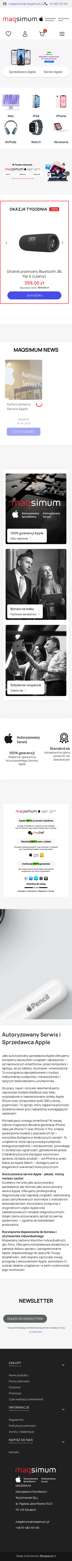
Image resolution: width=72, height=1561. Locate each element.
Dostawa (14, 1387)
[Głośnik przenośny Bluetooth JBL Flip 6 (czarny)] (34, 240)
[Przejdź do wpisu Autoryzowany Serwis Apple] (23, 380)
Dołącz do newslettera (25, 1319)
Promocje (15, 1393)
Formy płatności (19, 1381)
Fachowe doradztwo (23, 614)
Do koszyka (34, 295)
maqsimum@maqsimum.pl (26, 4)
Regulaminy (16, 1420)
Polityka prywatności (22, 1426)
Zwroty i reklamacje (21, 1432)
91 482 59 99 (58, 4)
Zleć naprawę (19, 538)
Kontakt (14, 1452)
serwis (23, 419)
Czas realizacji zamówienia (26, 1399)
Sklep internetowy (34, 1556)
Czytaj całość (23, 431)
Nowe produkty (18, 1375)
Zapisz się (17, 690)
